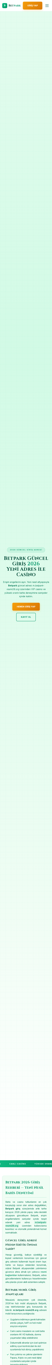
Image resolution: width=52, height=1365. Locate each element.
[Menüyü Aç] (47, 5)
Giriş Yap (32, 5)
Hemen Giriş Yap (26, 606)
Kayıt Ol (26, 617)
